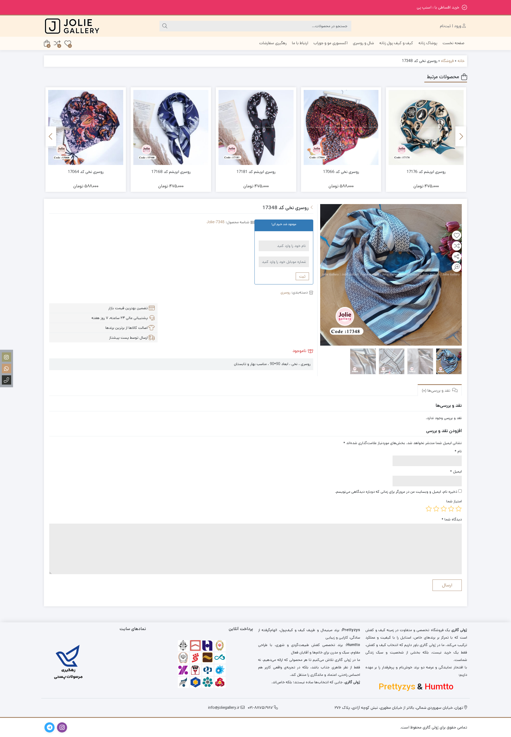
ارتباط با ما (300, 43)
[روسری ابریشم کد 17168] (170, 127)
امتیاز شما (454, 501)
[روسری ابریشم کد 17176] (426, 127)
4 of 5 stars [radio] (436, 509)
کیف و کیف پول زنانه (396, 43)
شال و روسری (363, 43)
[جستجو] (164, 26)
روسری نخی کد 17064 (86, 172)
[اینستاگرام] (6, 357)
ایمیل (456, 471)
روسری (285, 292)
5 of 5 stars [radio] (429, 509)
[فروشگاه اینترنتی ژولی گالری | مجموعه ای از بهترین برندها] (72, 26)
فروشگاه (447, 61)
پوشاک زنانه (427, 43)
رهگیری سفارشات (273, 43)
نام (458, 451)
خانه (461, 61)
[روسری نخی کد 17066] (341, 127)
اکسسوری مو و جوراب (331, 43)
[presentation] (460, 136)
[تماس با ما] (6, 380)
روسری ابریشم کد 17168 (171, 172)
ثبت (302, 276)
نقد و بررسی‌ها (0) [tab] (436, 390)
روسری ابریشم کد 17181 (256, 172)
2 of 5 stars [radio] (451, 509)
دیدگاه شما (452, 519)
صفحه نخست (453, 43)
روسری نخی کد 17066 (341, 172)
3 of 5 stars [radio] (443, 509)
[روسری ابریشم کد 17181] (256, 127)
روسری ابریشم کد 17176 (426, 172)
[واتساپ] (6, 368)
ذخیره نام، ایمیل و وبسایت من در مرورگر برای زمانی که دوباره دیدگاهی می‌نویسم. (396, 491)
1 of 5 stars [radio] (458, 509)
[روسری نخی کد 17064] (85, 127)
